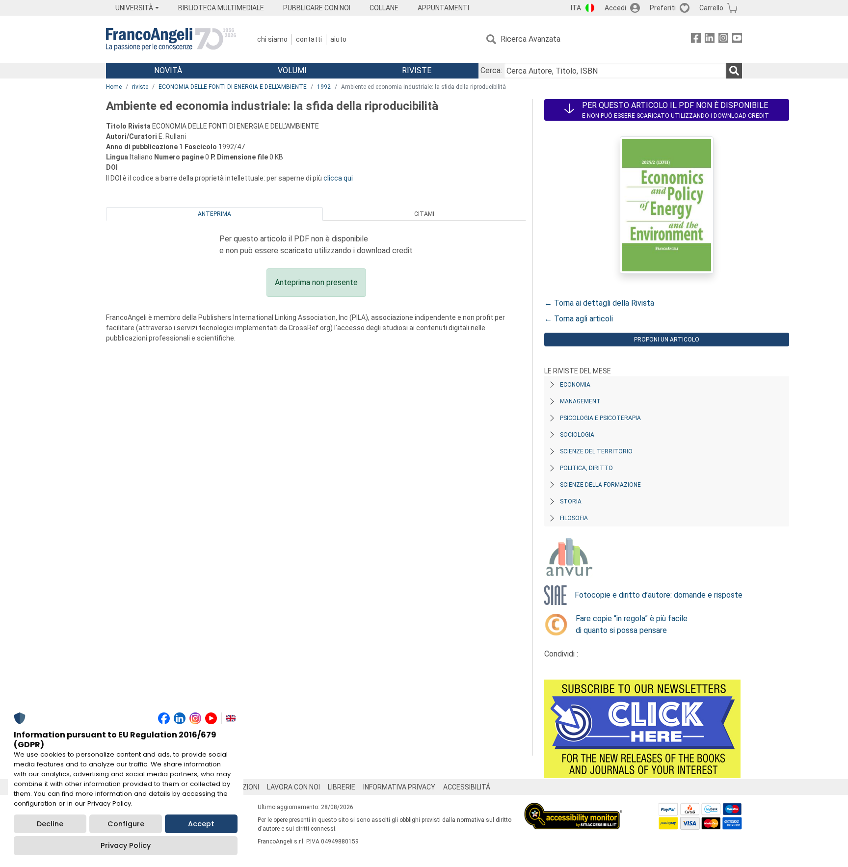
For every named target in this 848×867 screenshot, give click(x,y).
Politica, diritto (586, 468)
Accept (201, 824)
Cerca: (491, 70)
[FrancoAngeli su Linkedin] (710, 39)
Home (114, 86)
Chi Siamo (272, 39)
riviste (140, 86)
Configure (125, 824)
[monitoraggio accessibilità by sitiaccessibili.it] (573, 808)
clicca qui (338, 178)
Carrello (711, 8)
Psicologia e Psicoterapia (600, 418)
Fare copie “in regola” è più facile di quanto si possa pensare (632, 624)
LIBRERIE (341, 787)
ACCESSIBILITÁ (466, 787)
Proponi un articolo (666, 339)
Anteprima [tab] (214, 213)
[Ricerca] (734, 71)
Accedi (615, 8)
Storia (571, 501)
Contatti (309, 39)
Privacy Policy (126, 845)
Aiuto (338, 39)
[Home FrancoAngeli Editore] (171, 39)
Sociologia (577, 434)
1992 (324, 86)
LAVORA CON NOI (293, 787)
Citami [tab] (424, 213)
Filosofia (574, 518)
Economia (575, 384)
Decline (50, 824)
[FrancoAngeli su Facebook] (696, 39)
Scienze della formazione (600, 484)
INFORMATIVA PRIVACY (399, 787)
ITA (576, 8)
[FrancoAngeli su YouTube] (737, 39)
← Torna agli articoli (578, 318)
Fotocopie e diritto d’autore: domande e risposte (658, 595)
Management (580, 401)
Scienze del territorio (596, 451)
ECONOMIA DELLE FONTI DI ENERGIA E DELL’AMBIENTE (233, 86)
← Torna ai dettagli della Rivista (599, 303)
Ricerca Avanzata (530, 39)
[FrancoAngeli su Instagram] (723, 39)
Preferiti (663, 8)
